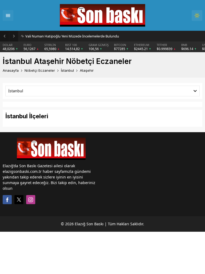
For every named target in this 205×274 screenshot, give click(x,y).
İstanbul (67, 70)
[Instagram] (30, 199)
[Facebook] (7, 199)
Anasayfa (11, 70)
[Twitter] (18, 199)
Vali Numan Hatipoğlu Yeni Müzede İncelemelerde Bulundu (72, 36)
